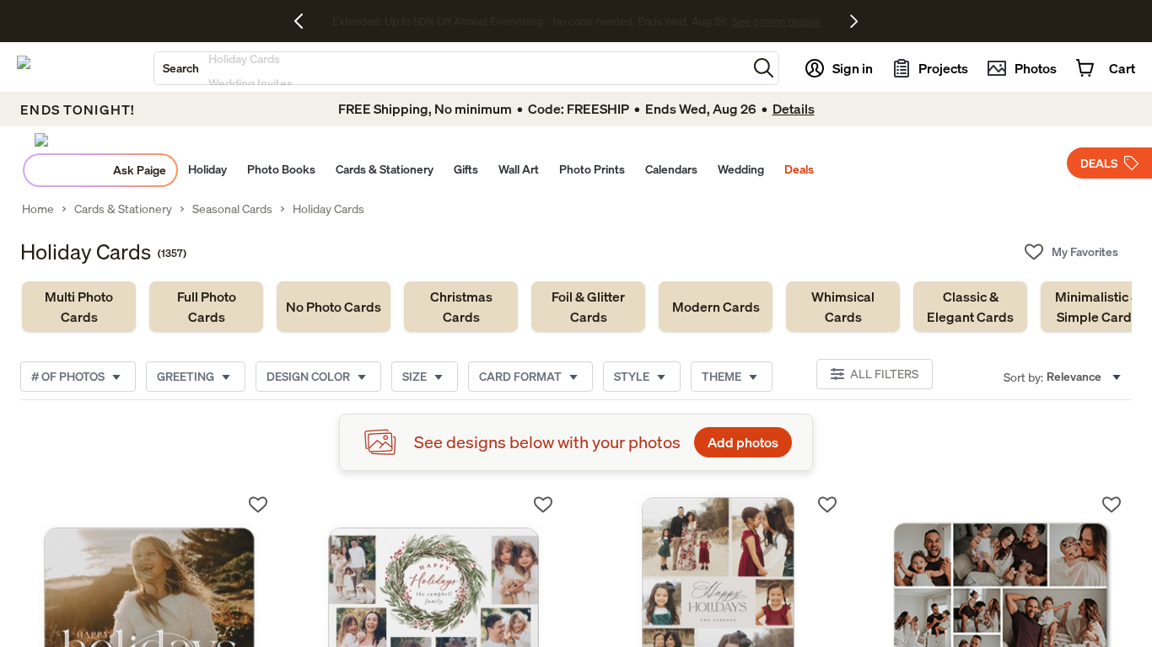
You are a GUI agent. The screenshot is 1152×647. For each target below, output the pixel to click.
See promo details (723, 21)
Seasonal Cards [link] (232, 209)
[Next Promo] (854, 21)
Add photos (743, 442)
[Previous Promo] (304, 21)
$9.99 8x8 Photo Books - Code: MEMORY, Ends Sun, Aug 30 (529, 21)
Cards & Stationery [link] (123, 209)
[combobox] (450, 68)
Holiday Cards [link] (328, 209)
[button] (763, 68)
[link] (79, 306)
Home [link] (38, 209)
